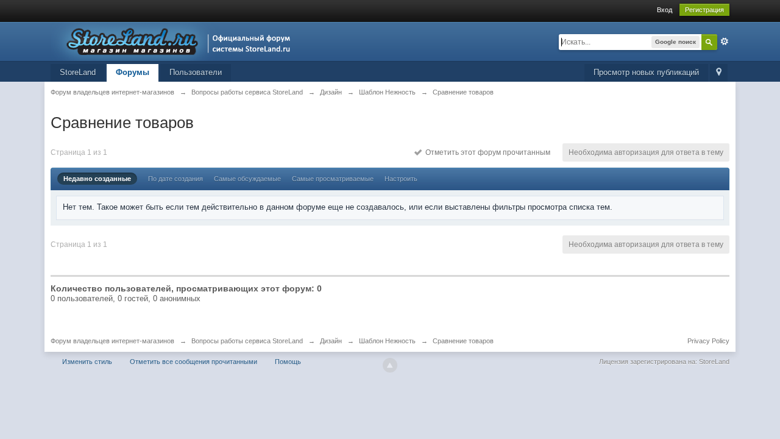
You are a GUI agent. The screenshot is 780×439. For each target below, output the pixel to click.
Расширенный (724, 41)
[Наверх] (390, 365)
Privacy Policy (708, 340)
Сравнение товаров (463, 340)
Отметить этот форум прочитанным (486, 152)
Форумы (132, 72)
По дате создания (175, 178)
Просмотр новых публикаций (646, 72)
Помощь (288, 361)
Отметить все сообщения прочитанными (193, 361)
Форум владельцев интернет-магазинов (112, 340)
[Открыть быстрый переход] (719, 73)
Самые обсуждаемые (247, 178)
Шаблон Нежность (387, 340)
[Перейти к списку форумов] (174, 40)
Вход (664, 9)
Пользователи (195, 72)
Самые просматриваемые (333, 178)
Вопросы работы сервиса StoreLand (247, 340)
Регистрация (704, 9)
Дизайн (331, 340)
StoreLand (78, 72)
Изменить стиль (87, 361)
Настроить (401, 178)
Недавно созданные (97, 178)
